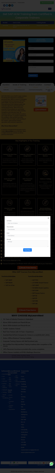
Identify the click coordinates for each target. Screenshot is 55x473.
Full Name (9, 220)
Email (8, 233)
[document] (27, 236)
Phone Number (10, 226)
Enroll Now (27, 250)
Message (9, 239)
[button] (48, 218)
